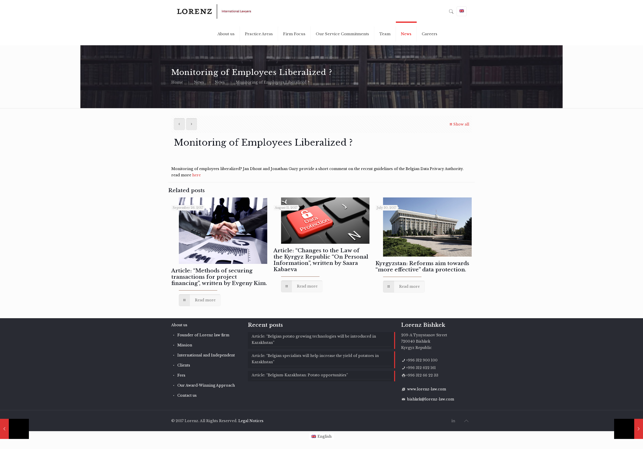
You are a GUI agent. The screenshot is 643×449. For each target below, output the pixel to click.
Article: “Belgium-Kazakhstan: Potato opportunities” (300, 375)
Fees (181, 375)
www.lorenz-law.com (426, 389)
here (196, 175)
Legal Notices (250, 421)
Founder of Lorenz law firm (203, 335)
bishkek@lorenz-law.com (430, 399)
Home (177, 82)
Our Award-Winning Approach (206, 385)
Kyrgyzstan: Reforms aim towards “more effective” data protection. (422, 266)
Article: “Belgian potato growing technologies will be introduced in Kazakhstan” (314, 339)
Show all (461, 124)
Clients (183, 365)
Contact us (187, 395)
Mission (184, 345)
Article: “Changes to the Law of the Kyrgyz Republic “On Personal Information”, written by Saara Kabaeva (321, 260)
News (199, 82)
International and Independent (206, 355)
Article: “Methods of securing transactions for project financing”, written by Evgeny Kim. (219, 277)
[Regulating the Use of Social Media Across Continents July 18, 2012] (14, 429)
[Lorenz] (214, 11)
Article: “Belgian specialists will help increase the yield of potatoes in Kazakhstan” (315, 358)
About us (179, 325)
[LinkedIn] (453, 420)
